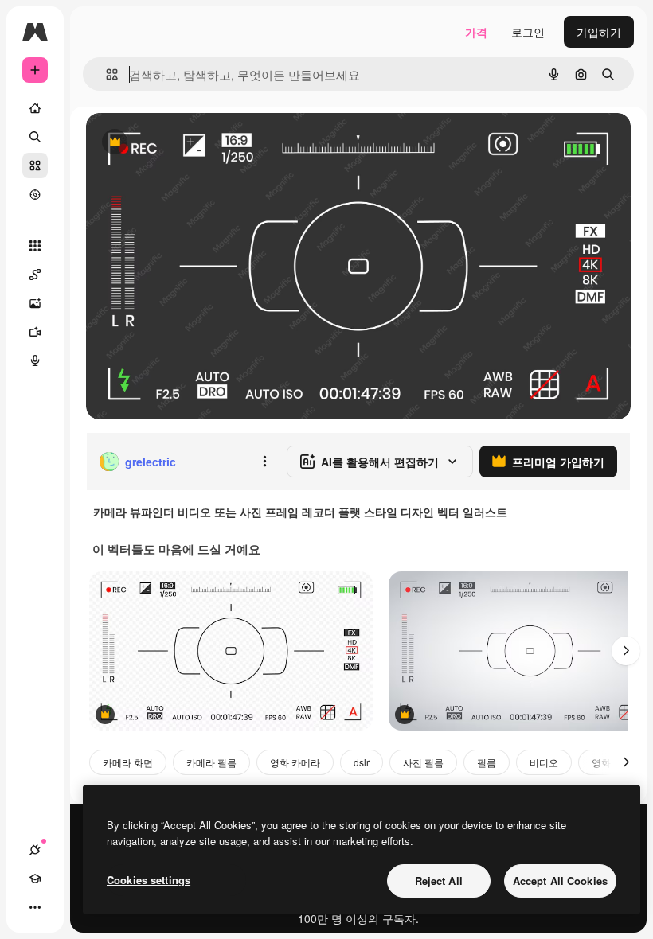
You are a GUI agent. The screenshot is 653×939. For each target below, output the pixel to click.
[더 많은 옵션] (264, 461)
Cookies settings (148, 879)
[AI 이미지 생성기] (35, 303)
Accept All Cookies (560, 880)
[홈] (35, 108)
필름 (486, 762)
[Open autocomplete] (105, 74)
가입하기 (599, 32)
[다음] (626, 651)
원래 (178, 142)
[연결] (35, 850)
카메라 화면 (128, 762)
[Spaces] (35, 274)
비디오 (544, 762)
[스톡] (35, 165)
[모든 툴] (35, 246)
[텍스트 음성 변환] (35, 360)
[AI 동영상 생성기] (35, 332)
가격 (476, 32)
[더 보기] (35, 907)
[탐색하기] (35, 194)
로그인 (528, 32)
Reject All (439, 880)
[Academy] (35, 878)
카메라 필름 (211, 762)
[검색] (35, 137)
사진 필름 (423, 762)
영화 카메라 (295, 762)
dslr (362, 762)
